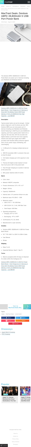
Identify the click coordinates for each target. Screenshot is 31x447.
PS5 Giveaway (6, 334)
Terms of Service (15, 441)
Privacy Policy (15, 438)
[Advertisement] (15, 58)
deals (3, 314)
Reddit (23, 320)
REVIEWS (23, 6)
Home (2, 8)
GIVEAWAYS (16, 6)
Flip (9, 320)
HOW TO (8, 6)
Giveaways (15, 444)
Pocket (16, 323)
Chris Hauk (4, 22)
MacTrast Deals (10, 314)
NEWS (2, 6)
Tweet (23, 317)
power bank (18, 314)
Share (9, 317)
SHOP (28, 6)
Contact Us (15, 436)
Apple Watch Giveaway (8, 332)
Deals (6, 8)
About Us (16, 433)
